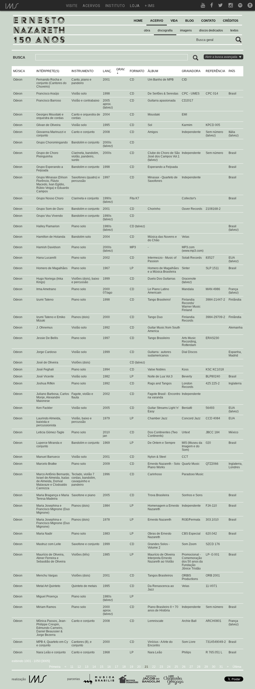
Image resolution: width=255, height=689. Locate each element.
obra (147, 30)
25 (176, 667)
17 (116, 667)
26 (184, 667)
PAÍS (232, 71)
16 (109, 667)
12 (79, 667)
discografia (165, 30)
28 (198, 667)
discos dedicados (211, 30)
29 (206, 667)
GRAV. (120, 69)
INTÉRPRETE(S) (47, 71)
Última (237, 667)
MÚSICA (19, 71)
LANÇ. (107, 71)
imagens (186, 30)
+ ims (150, 6)
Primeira (55, 667)
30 (213, 667)
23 (161, 667)
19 (131, 667)
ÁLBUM (153, 71)
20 (139, 667)
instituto (115, 6)
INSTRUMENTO (82, 71)
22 (154, 667)
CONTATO (208, 20)
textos (234, 30)
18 (124, 667)
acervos (91, 6)
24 (169, 667)
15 (101, 667)
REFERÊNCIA (215, 71)
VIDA (174, 20)
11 (71, 667)
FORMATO (137, 71)
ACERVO (156, 20)
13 (86, 667)
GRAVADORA (191, 71)
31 (221, 667)
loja (135, 6)
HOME (138, 20)
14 (94, 667)
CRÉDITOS (230, 20)
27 (191, 667)
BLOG (189, 20)
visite (72, 6)
